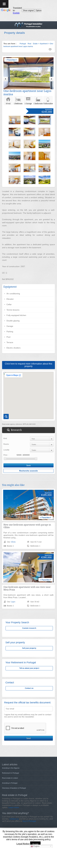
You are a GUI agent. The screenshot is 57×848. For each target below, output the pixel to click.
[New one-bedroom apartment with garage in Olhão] (28, 505)
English (36, 846)
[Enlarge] (6, 416)
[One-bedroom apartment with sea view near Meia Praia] (28, 567)
